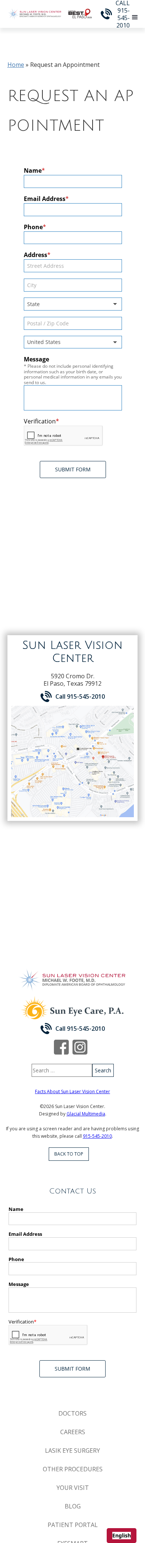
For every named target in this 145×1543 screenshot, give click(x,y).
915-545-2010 (97, 1136)
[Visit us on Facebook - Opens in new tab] (61, 1047)
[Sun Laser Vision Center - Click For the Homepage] (35, 13)
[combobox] (121, 1535)
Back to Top (68, 1154)
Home (15, 65)
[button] (135, 17)
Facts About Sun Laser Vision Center (72, 1091)
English (121, 1535)
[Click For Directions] (72, 761)
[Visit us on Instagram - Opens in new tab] (79, 1047)
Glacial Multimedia (86, 1114)
